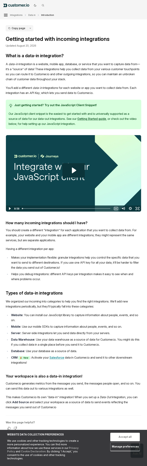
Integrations (16, 15)
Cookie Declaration (33, 451)
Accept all (125, 436)
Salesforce (56, 357)
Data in (31, 15)
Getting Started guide (91, 119)
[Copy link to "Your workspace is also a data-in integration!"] (85, 376)
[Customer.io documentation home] (18, 5)
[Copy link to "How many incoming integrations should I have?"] (90, 223)
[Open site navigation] (6, 15)
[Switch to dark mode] (35, 5)
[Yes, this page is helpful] (9, 428)
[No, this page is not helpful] (15, 428)
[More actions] (30, 28)
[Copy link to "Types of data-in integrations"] (65, 293)
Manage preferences (125, 446)
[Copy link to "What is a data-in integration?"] (66, 56)
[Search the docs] (43, 5)
